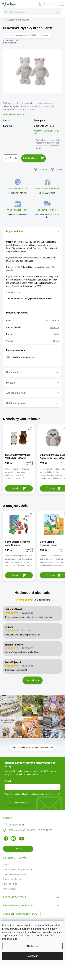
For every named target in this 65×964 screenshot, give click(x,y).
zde (15, 938)
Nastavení (32, 946)
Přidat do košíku (30, 158)
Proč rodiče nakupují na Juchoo (17, 869)
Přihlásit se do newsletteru (18, 802)
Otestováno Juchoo (12, 879)
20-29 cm (54, 327)
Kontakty (18, 849)
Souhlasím (32, 956)
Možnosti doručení (46, 132)
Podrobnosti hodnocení (40, 35)
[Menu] (61, 4)
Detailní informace (12, 114)
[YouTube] (21, 838)
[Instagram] (13, 838)
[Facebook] (5, 838)
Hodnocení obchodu (32, 592)
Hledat (58, 12)
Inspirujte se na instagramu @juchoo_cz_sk (35, 747)
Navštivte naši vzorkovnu (15, 874)
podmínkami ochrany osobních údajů (44, 794)
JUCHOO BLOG (10, 884)
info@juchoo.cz (16, 825)
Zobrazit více (32, 680)
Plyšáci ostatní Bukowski (24, 357)
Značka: (10, 43)
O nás (5, 865)
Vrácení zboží (9, 889)
